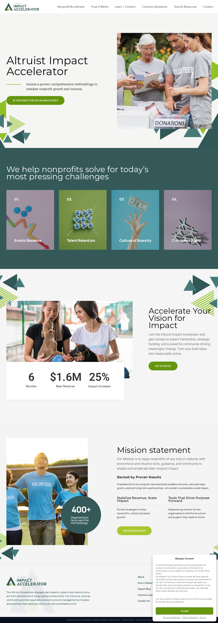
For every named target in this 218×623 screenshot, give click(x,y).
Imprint (202, 617)
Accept (184, 611)
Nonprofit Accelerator (71, 6)
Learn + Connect (125, 6)
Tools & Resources (185, 6)
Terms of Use (114, 620)
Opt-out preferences (171, 617)
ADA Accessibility (144, 620)
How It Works (100, 6)
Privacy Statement (190, 617)
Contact (208, 6)
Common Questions (154, 6)
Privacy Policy (128, 620)
